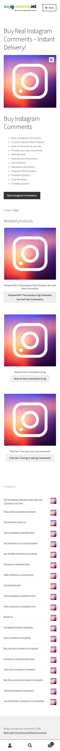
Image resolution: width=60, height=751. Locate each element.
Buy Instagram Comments (22, 195)
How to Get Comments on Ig (30, 378)
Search (30, 745)
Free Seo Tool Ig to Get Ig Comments (30, 457)
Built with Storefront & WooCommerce (25, 732)
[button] (51, 59)
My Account (10, 745)
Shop (16, 210)
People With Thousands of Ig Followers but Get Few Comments (30, 297)
